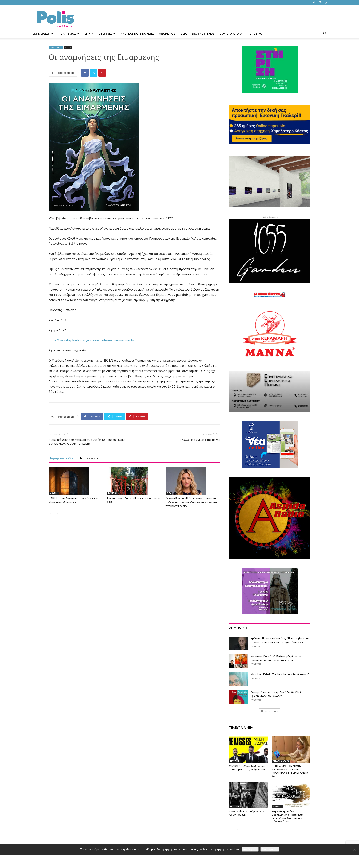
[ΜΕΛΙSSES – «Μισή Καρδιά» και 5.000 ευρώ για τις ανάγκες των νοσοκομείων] (248, 749)
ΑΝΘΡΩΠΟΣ (167, 33)
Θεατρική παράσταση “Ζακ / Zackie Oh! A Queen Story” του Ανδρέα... (276, 694)
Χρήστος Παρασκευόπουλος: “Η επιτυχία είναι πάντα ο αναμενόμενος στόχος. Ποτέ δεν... (280, 640)
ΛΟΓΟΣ (68, 47)
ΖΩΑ (184, 33)
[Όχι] (354, 849)
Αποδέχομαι (250, 849)
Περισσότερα (89, 458)
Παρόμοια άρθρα (62, 458)
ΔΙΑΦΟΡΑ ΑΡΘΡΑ (231, 33)
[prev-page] (51, 513)
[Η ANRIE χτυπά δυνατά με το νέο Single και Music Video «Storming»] (76, 481)
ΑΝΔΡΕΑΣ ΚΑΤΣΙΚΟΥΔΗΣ (137, 33)
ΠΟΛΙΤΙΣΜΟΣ (67, 33)
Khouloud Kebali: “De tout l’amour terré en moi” (280, 674)
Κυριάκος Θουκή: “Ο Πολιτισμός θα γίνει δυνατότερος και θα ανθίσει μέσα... (276, 658)
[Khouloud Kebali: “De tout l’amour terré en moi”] (238, 679)
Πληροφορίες (269, 849)
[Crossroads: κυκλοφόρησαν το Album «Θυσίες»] (248, 795)
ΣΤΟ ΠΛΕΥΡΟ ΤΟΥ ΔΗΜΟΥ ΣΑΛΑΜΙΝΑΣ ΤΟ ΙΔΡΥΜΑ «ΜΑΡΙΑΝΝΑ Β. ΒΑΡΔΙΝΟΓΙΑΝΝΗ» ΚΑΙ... (290, 771)
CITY (87, 33)
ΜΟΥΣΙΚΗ (54, 493)
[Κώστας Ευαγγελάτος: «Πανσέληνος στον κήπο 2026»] (134, 481)
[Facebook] (314, 2)
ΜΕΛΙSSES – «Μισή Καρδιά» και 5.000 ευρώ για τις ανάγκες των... (248, 767)
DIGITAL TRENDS (203, 33)
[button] (324, 34)
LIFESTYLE (105, 33)
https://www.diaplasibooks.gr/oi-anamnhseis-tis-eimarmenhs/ (92, 340)
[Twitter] (326, 2)
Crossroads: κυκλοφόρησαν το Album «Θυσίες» (246, 813)
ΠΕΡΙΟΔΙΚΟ (255, 33)
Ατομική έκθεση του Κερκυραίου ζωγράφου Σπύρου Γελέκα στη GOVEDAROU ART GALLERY (87, 441)
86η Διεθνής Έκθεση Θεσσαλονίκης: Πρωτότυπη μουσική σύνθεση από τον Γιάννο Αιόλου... (287, 816)
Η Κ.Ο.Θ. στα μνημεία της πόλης (199, 439)
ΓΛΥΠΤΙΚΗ (112, 493)
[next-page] (57, 513)
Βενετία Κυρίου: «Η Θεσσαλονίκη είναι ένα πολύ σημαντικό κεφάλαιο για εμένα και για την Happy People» (191, 502)
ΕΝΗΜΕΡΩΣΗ (41, 33)
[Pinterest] (102, 73)
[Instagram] (320, 2)
